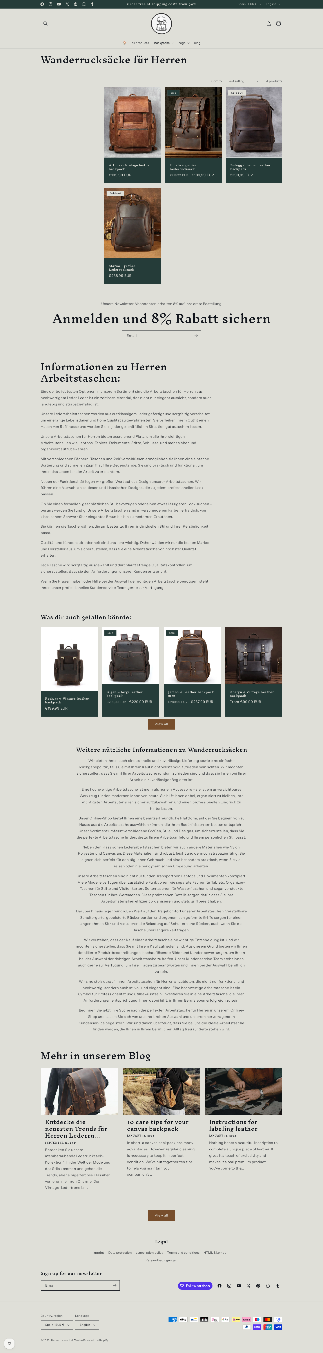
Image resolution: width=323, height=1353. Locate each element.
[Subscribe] (196, 336)
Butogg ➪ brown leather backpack (250, 167)
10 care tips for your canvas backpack (158, 1125)
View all (161, 724)
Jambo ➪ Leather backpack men (191, 694)
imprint (98, 1253)
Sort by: (217, 81)
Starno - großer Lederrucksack (122, 267)
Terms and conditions (183, 1253)
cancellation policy (149, 1253)
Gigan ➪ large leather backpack (125, 694)
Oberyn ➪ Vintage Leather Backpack (252, 694)
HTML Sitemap (215, 1253)
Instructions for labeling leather (233, 1125)
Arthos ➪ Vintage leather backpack (130, 167)
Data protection (120, 1253)
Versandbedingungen (161, 1260)
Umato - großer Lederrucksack (183, 167)
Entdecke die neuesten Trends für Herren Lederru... (76, 1129)
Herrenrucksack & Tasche (67, 1340)
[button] (45, 23)
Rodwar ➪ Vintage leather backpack (67, 700)
